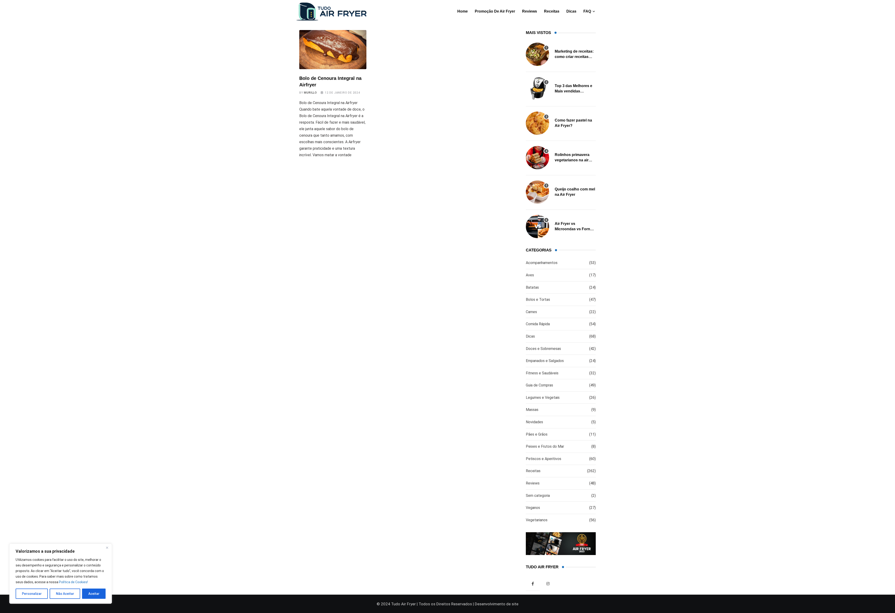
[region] (60, 574)
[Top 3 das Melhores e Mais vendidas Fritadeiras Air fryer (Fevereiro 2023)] (537, 88)
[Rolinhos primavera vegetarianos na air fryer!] (537, 157)
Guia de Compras (539, 385)
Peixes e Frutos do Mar (545, 446)
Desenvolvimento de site (496, 604)
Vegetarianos (536, 520)
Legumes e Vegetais (543, 397)
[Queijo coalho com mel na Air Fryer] (537, 192)
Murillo (310, 92)
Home (462, 11)
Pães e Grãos (536, 434)
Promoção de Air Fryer (495, 11)
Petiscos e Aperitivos (543, 459)
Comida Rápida (538, 324)
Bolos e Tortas (538, 299)
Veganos (533, 507)
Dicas (571, 11)
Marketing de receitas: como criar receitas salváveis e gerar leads (575, 56)
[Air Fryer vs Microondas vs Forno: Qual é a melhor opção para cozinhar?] (537, 226)
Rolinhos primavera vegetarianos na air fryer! (572, 160)
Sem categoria (538, 495)
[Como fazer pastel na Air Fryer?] (537, 123)
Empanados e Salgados (545, 361)
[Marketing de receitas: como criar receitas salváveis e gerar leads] (537, 54)
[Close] (107, 547)
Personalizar (32, 594)
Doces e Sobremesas (543, 348)
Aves (530, 275)
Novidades (534, 422)
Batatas (532, 287)
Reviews (529, 11)
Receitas (551, 11)
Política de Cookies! (73, 582)
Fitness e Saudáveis (542, 373)
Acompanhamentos (542, 263)
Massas (532, 409)
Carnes (531, 312)
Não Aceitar (65, 594)
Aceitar (94, 594)
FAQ (587, 11)
